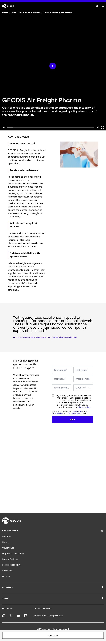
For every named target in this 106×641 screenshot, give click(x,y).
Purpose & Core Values (13, 553)
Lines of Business (10, 559)
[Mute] (98, 127)
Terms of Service (74, 413)
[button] (53, 635)
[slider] (50, 127)
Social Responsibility (11, 564)
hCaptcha (76, 411)
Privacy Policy (84, 407)
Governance (8, 547)
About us (6, 536)
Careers (6, 576)
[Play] (3, 127)
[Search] (97, 6)
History (5, 542)
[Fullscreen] (102, 127)
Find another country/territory (48, 615)
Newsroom (7, 570)
